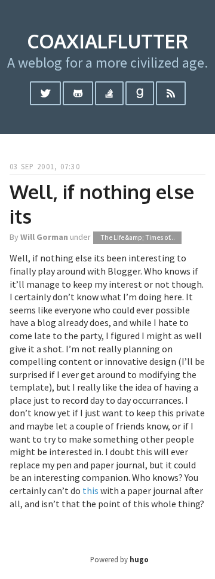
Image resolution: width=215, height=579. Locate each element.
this (90, 490)
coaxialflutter (107, 41)
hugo (139, 559)
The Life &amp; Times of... (137, 237)
